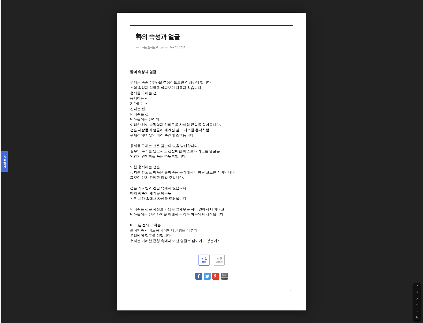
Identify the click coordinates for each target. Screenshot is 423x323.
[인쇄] (417, 317)
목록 (4, 161)
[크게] (417, 292)
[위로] (417, 305)
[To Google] (216, 274)
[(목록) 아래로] (417, 311)
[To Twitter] (207, 274)
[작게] (417, 298)
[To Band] (224, 274)
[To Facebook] (199, 274)
